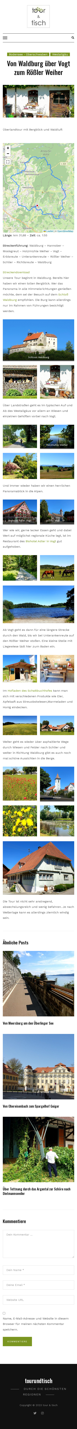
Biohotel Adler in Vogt (41, 541)
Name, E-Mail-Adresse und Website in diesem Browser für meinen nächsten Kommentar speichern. (36, 1324)
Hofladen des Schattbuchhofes (30, 690)
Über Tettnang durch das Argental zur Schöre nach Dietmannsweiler (36, 1191)
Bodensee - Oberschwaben (28, 54)
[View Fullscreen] (8, 162)
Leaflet (49, 231)
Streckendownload (16, 272)
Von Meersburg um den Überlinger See (28, 1023)
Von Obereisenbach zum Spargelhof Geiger (31, 1106)
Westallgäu (60, 54)
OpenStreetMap (65, 231)
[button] (8, 148)
